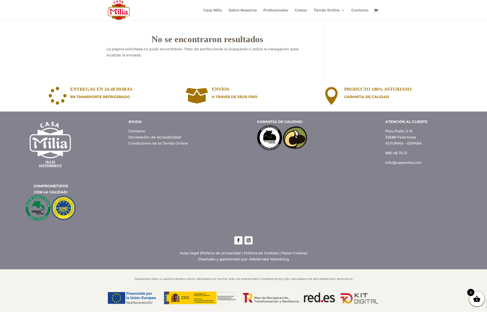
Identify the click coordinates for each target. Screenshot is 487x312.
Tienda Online (327, 10)
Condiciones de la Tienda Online (158, 143)
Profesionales (275, 10)
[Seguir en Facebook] (238, 240)
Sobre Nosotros (243, 10)
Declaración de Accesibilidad (154, 137)
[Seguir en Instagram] (249, 240)
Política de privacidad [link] (221, 253)
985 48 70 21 (396, 153)
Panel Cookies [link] (294, 253)
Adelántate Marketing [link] (269, 259)
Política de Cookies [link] (261, 253)
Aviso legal (189, 253)
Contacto (359, 10)
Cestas (301, 10)
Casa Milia (212, 10)
